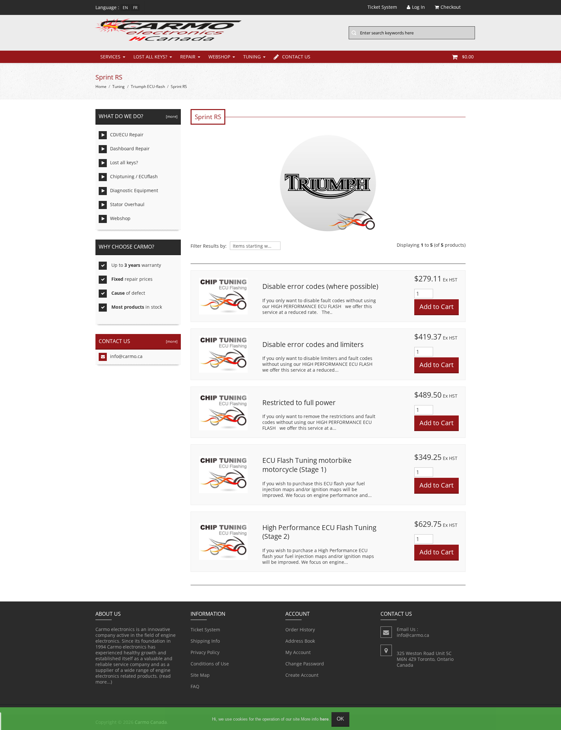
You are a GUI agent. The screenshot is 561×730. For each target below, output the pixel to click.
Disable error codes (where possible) (320, 286)
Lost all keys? (150, 57)
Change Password (304, 664)
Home (100, 86)
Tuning (252, 57)
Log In (418, 7)
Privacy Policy (205, 652)
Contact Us (296, 57)
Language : (107, 7)
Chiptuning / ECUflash (134, 176)
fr (135, 7)
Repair (187, 57)
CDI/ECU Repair (126, 134)
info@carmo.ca (126, 356)
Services (110, 57)
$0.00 (468, 57)
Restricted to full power (299, 402)
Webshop (219, 57)
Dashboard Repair (130, 148)
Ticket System (205, 629)
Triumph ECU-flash (148, 86)
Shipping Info (205, 641)
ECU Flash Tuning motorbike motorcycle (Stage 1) (307, 465)
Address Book (300, 641)
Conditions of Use (210, 664)
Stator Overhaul (127, 204)
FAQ (195, 686)
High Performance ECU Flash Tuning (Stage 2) (319, 532)
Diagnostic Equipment (134, 190)
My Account (298, 652)
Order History (300, 629)
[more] (171, 116)
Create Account (301, 675)
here (324, 719)
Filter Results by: (209, 246)
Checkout (451, 7)
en (125, 7)
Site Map (200, 675)
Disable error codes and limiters (313, 344)
